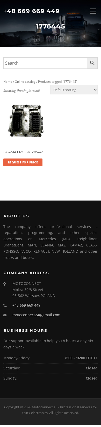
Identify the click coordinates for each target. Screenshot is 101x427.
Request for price (23, 162)
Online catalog (25, 81)
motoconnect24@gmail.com (36, 314)
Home (7, 81)
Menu (93, 11)
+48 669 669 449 (31, 11)
